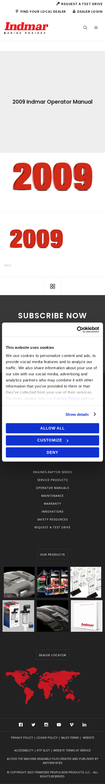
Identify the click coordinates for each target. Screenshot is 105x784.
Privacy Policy (22, 737)
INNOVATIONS (52, 511)
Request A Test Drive (52, 527)
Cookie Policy (47, 737)
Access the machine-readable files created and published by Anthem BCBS (52, 761)
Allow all (52, 428)
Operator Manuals (52, 488)
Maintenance (52, 496)
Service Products (52, 480)
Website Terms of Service (72, 750)
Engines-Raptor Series (52, 472)
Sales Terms (70, 737)
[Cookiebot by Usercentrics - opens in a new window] (77, 329)
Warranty (52, 503)
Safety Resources (52, 519)
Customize (49, 440)
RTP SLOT (43, 750)
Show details (77, 414)
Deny (52, 452)
